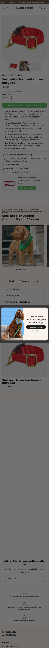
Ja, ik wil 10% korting (36, 327)
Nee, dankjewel (36, 331)
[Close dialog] (46, 309)
